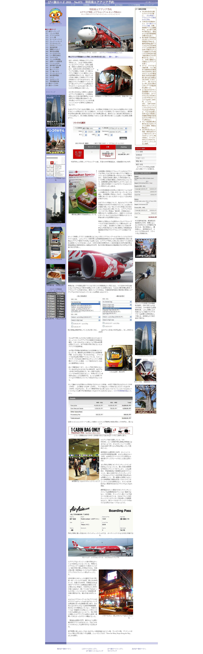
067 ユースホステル (53, 53)
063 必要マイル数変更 (54, 61)
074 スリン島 (51, 37)
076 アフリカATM (52, 35)
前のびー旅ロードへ (64, 649)
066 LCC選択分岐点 (53, 55)
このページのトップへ (89, 649)
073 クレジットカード (54, 41)
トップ (73, 5)
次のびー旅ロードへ (139, 649)
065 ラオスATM (52, 57)
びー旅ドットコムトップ (94, 651)
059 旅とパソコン (52, 69)
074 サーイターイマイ (54, 39)
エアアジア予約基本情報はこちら (111, 52)
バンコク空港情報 (134, 5)
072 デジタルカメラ (53, 43)
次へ (116, 57)
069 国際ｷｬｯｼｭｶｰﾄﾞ (53, 49)
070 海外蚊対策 (51, 47)
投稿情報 (86, 5)
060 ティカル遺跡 (52, 67)
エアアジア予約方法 (103, 5)
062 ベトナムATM (52, 63)
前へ (110, 57)
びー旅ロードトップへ (115, 649)
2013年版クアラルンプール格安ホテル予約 (149, 17)
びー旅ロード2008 (52, 85)
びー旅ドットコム (56, 23)
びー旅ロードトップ (53, 31)
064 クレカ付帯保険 (53, 59)
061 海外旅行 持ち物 (53, 65)
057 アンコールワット (54, 73)
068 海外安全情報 (52, 51)
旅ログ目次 (119, 5)
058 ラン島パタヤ (52, 71)
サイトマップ (148, 5)
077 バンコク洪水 (52, 33)
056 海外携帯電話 (52, 75)
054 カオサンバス (52, 79)
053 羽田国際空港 (52, 81)
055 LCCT (50, 77)
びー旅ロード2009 (52, 83)
